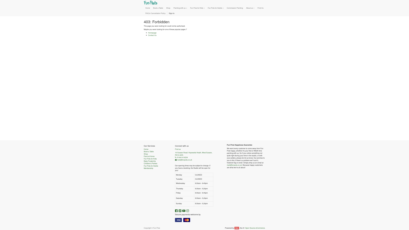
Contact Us (152, 35)
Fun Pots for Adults (151, 166)
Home (146, 149)
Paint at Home (149, 156)
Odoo (236, 228)
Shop (146, 154)
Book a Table (149, 151)
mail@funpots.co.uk (234, 165)
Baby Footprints (150, 161)
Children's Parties (150, 163)
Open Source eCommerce (255, 228)
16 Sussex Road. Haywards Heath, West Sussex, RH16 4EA (193, 153)
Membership (148, 168)
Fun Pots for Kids (150, 159)
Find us (178, 149)
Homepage (152, 33)
